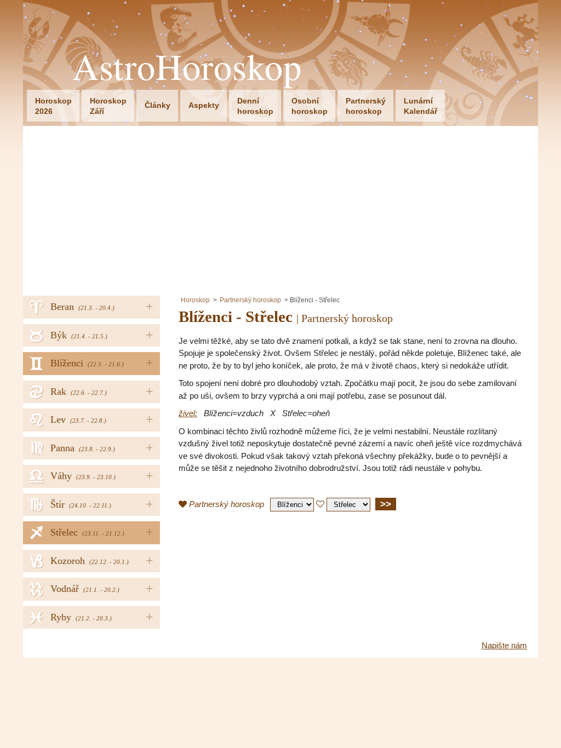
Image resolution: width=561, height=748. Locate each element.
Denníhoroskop (255, 106)
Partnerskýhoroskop (366, 106)
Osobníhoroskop (309, 106)
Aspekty (203, 105)
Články (157, 105)
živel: (188, 413)
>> (385, 504)
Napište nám (504, 645)
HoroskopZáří (108, 106)
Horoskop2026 (53, 106)
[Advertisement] (280, 208)
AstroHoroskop (187, 66)
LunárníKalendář (420, 106)
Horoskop (195, 300)
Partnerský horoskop (250, 300)
